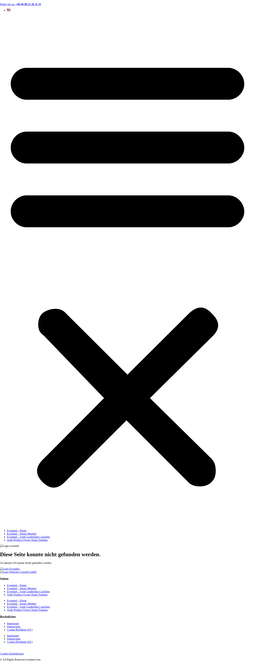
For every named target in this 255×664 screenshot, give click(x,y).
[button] (127, 270)
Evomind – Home (17, 530)
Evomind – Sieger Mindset (21, 533)
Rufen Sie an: (20, 4)
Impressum (13, 623)
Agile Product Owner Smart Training (27, 540)
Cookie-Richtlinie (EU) (20, 629)
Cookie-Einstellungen (12, 653)
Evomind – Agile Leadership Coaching (28, 536)
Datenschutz (13, 626)
